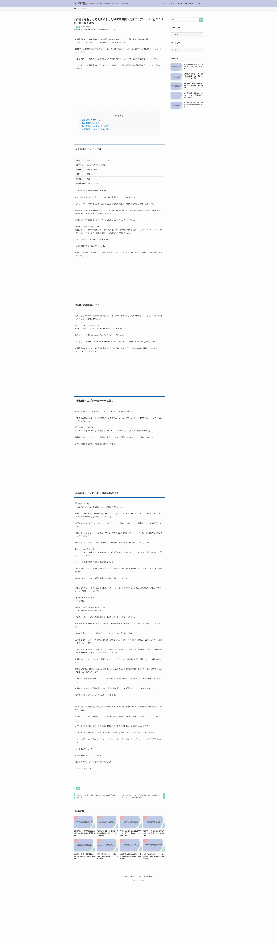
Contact (139, 876)
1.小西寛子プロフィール (91, 120)
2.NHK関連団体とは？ (91, 123)
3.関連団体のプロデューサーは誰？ (96, 126)
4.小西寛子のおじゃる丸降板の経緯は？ (97, 129)
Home (125, 876)
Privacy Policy (148, 876)
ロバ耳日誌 (80, 3)
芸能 (78, 27)
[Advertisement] (119, 89)
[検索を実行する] (201, 20)
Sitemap (132, 876)
